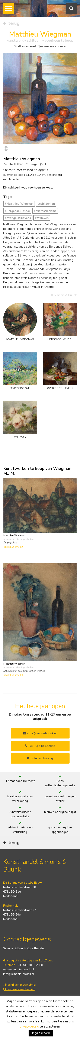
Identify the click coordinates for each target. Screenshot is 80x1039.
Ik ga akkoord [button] (41, 1033)
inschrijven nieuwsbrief (20, 985)
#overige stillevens (18, 218)
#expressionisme (45, 211)
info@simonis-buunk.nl (18, 974)
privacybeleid (29, 1026)
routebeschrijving (41, 758)
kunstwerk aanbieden (19, 989)
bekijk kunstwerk (12, 547)
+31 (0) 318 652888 (41, 746)
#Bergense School (17, 211)
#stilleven (42, 218)
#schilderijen (46, 204)
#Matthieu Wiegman (19, 204)
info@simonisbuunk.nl (41, 733)
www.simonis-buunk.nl (18, 969)
